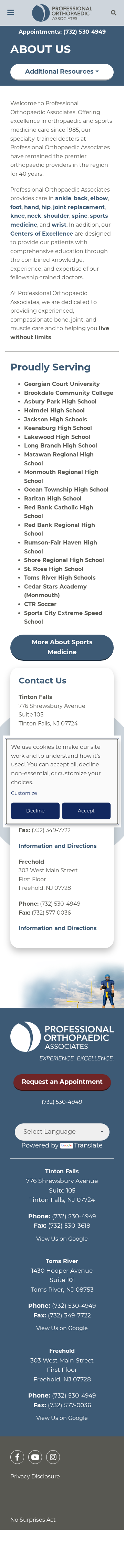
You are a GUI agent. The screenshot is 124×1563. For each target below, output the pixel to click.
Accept (86, 811)
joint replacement (79, 207)
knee (17, 216)
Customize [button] (24, 793)
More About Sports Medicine (62, 647)
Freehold (62, 1351)
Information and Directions (58, 846)
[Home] (62, 13)
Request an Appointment (62, 1082)
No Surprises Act (33, 1520)
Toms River (62, 1261)
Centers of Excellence (42, 233)
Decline (35, 811)
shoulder (56, 216)
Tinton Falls (62, 1171)
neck (34, 216)
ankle (63, 198)
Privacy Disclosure (35, 1476)
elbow (99, 198)
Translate (88, 1145)
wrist (59, 225)
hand (31, 207)
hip (46, 207)
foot (16, 207)
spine (79, 216)
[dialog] (62, 781)
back (81, 198)
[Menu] (10, 13)
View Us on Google (62, 1239)
